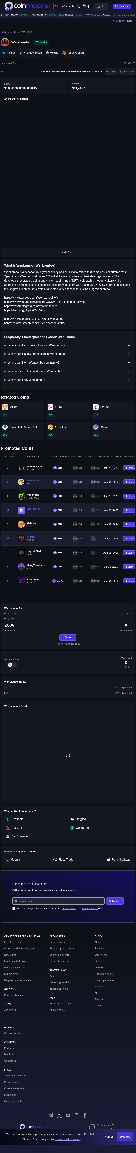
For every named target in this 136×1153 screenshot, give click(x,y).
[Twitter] (78, 6)
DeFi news (101, 954)
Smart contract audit (61, 1003)
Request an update (60, 961)
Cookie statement (14, 1088)
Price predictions (13, 995)
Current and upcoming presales (22, 948)
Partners (9, 1048)
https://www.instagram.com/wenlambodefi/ (30, 306)
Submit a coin (11, 973)
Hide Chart (68, 252)
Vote (68, 637)
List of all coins (12, 942)
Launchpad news (104, 980)
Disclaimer (10, 1094)
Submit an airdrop (60, 954)
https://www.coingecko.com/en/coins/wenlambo (33, 318)
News (98, 942)
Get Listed (120, 6)
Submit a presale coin (62, 948)
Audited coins (57, 1009)
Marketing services (60, 982)
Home (4, 32)
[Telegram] (51, 1115)
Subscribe (114, 901)
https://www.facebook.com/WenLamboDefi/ (31, 297)
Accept (125, 1136)
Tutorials (99, 999)
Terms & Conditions (15, 1075)
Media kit (9, 1054)
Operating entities (14, 1101)
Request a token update (17, 980)
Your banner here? (123, 20)
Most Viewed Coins (15, 967)
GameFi (99, 967)
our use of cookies (68, 1139)
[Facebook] (88, 6)
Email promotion (59, 988)
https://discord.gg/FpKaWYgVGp (24, 310)
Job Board (10, 1009)
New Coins (10, 954)
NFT (97, 992)
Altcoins (99, 986)
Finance (99, 948)
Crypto (98, 1005)
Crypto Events (12, 1033)
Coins (13, 32)
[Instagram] (83, 6)
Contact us (10, 1060)
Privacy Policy (90, 908)
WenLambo (26, 32)
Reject (108, 1136)
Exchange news (104, 973)
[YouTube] (68, 1115)
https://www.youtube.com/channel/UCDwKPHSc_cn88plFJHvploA (45, 301)
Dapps (98, 961)
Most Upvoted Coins (15, 961)
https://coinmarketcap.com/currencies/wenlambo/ (34, 322)
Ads (52, 976)
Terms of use (69, 908)
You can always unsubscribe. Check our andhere (59, 908)
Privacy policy (11, 1082)
